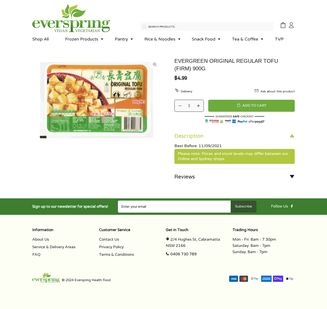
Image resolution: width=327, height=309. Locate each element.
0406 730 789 (183, 254)
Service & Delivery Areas (53, 247)
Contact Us (109, 239)
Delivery (186, 91)
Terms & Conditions (116, 254)
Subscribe (243, 206)
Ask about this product (277, 91)
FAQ (36, 254)
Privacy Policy (111, 247)
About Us (40, 239)
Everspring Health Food (93, 280)
